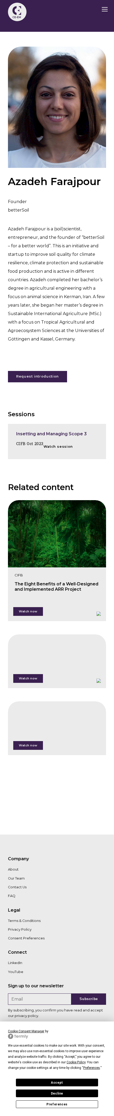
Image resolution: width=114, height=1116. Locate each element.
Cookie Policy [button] (76, 1062)
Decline (57, 1093)
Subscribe (89, 999)
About (13, 869)
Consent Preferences (26, 938)
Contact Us (17, 887)
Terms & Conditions (24, 921)
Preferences (57, 1104)
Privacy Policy (20, 929)
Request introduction (37, 376)
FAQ (11, 896)
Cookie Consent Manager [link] (26, 1031)
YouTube (15, 972)
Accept (57, 1082)
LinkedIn (15, 963)
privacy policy (26, 1016)
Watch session (58, 447)
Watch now (28, 611)
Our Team (16, 878)
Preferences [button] (91, 1068)
